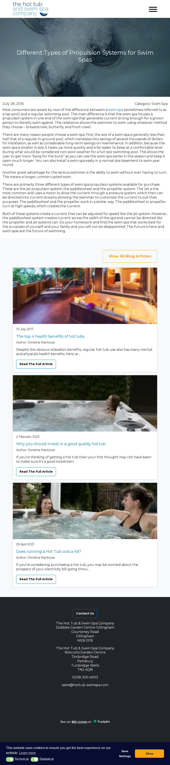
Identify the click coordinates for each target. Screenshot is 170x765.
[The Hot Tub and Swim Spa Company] (30, 9)
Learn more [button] (27, 753)
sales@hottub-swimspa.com (85, 685)
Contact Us (85, 613)
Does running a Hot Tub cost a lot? (48, 551)
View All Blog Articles (130, 256)
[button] (61, 694)
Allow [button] (149, 753)
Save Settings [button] (125, 753)
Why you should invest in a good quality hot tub (61, 444)
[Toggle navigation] (153, 9)
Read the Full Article (36, 364)
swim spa (115, 110)
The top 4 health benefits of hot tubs (50, 336)
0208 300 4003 (85, 677)
